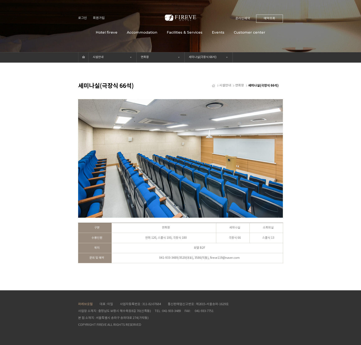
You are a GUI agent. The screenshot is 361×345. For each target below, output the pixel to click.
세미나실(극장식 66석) (202, 57)
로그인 (82, 18)
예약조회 (269, 18)
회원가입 (99, 18)
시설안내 (98, 57)
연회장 (145, 57)
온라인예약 (242, 18)
